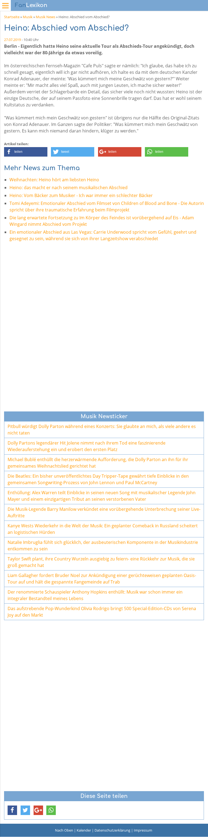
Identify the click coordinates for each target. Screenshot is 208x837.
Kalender (84, 830)
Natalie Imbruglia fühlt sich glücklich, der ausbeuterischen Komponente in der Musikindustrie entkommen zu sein (103, 545)
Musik (27, 16)
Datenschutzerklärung (112, 830)
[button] (25, 152)
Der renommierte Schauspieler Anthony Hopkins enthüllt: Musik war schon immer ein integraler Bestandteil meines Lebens (95, 595)
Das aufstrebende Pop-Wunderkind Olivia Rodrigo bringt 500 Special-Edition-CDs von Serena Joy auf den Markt (102, 611)
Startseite (12, 16)
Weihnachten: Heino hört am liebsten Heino (54, 180)
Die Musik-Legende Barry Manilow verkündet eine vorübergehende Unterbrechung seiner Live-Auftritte (104, 512)
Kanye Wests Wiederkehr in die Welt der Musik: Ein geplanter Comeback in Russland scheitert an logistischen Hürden (103, 529)
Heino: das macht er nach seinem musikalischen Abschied (68, 188)
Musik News (45, 16)
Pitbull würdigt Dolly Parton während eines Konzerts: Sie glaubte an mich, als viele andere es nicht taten (102, 429)
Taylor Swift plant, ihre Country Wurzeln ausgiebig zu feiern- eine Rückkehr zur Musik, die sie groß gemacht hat (101, 562)
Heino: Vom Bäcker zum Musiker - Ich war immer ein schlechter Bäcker (81, 195)
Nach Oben (64, 830)
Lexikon (31, 5)
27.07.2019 (12, 39)
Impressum (143, 830)
